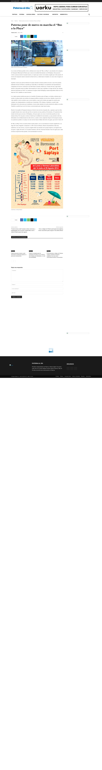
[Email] (31, 36)
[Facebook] (88, 1)
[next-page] (14, 261)
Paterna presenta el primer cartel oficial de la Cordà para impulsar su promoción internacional (18, 255)
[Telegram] (35, 36)
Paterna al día (14, 32)
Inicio (12, 20)
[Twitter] (25, 36)
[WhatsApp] (28, 36)
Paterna (16, 20)
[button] (89, 14)
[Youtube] (75, 368)
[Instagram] (90, 1)
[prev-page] (12, 261)
